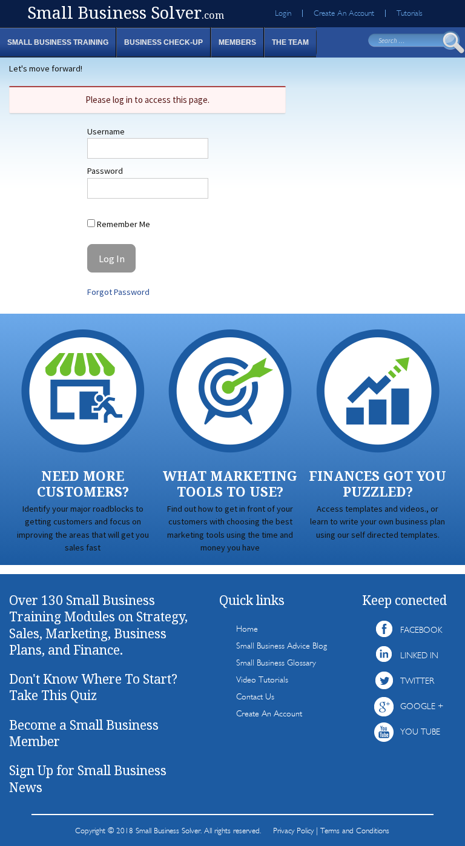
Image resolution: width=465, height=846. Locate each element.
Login (283, 13)
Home (247, 629)
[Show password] (190, 188)
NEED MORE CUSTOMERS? (83, 483)
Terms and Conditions (354, 830)
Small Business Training (57, 42)
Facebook (421, 630)
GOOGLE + (421, 706)
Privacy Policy (293, 830)
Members (237, 42)
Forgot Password (118, 291)
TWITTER (417, 681)
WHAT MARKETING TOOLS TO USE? (230, 483)
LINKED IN (419, 655)
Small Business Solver (125, 12)
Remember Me (122, 224)
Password (105, 170)
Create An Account (344, 13)
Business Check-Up (163, 42)
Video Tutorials (262, 680)
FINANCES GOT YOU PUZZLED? (377, 483)
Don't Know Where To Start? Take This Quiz (93, 687)
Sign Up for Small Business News (88, 778)
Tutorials (410, 13)
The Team (290, 42)
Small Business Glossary (276, 663)
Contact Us (255, 697)
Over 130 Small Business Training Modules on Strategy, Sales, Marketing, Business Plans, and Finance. (98, 625)
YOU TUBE (420, 732)
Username (106, 131)
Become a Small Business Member (84, 733)
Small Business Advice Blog (281, 646)
